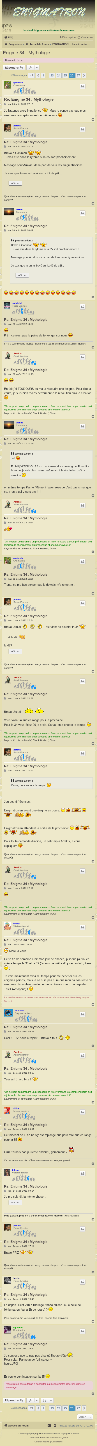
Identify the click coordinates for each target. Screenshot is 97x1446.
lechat (17, 1278)
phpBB (38, 1433)
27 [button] (78, 75)
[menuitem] (8, 37)
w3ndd (19, 209)
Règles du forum (14, 60)
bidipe (16, 1108)
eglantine (18, 1327)
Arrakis (18, 353)
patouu (17, 125)
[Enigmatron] (48, 14)
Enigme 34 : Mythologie (26, 52)
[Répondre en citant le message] (82, 86)
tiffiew (15, 1170)
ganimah (18, 82)
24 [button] (58, 75)
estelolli (19, 1010)
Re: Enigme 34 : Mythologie (28, 99)
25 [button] (65, 75)
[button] (31, 75)
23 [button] (52, 75)
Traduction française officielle (43, 1437)
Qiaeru (65, 1437)
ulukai (16, 923)
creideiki (17, 303)
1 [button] (43, 75)
